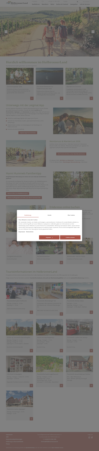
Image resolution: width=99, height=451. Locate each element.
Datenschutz (29, 231)
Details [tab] (49, 215)
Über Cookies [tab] (71, 215)
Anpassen (48, 237)
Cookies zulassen (70, 237)
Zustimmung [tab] (27, 215)
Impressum (22, 231)
